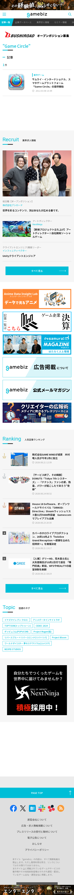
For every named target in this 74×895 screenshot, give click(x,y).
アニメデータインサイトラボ (46, 619)
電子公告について (37, 837)
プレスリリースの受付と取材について (37, 831)
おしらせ (37, 843)
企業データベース (23, 22)
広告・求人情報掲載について (37, 825)
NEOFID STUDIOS (12, 649)
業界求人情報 (43, 22)
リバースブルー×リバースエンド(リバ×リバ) (25, 637)
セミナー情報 (60, 22)
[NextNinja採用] (37, 690)
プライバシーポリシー (37, 849)
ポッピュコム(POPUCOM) (16, 631)
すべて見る (37, 271)
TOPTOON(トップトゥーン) (17, 625)
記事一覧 (6, 22)
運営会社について (37, 819)
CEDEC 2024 (42, 625)
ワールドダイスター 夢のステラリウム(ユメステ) (27, 643)
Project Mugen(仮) (42, 631)
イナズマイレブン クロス (16, 619)
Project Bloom (59, 637)
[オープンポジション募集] (37, 34)
